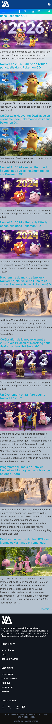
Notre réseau (32, 721)
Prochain (46, 608)
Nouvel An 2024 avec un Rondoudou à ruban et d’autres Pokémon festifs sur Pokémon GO (25, 171)
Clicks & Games (9, 678)
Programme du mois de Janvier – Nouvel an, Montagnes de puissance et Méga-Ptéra (25, 470)
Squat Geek (7, 674)
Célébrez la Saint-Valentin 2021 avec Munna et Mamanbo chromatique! (25, 540)
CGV (21, 721)
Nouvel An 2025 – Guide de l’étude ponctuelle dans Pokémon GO (23, 65)
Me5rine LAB (7, 687)
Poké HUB (5, 683)
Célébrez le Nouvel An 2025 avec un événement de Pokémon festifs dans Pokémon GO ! (25, 119)
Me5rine (5, 691)
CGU (15, 721)
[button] (49, 11)
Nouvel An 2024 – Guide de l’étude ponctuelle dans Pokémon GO (24, 224)
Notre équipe (7, 650)
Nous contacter (9, 659)
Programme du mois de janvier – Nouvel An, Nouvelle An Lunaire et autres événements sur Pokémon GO (25, 281)
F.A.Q (3, 655)
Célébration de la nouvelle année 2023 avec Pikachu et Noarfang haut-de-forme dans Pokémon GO (25, 343)
